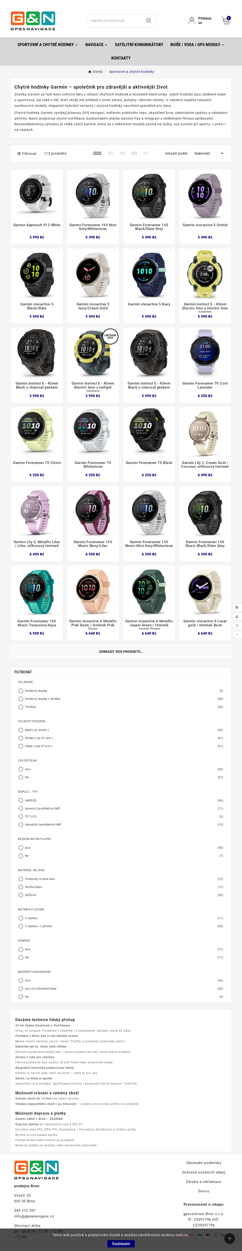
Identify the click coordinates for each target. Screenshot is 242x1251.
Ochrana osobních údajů (203, 1172)
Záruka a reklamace (203, 1182)
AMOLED (124, 800)
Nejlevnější (209, 153)
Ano (124, 769)
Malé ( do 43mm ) (124, 730)
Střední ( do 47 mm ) (124, 738)
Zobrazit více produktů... (121, 652)
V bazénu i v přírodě (124, 926)
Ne (124, 777)
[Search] (148, 20)
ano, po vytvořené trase (124, 988)
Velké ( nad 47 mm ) (124, 746)
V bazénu (124, 918)
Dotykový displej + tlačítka (124, 699)
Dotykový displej (124, 691)
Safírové (124, 895)
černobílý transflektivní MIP (124, 824)
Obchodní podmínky (203, 1163)
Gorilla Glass (124, 887)
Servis (203, 1191)
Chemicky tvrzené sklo (124, 879)
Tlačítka (124, 707)
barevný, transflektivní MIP (124, 808)
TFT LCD (124, 816)
